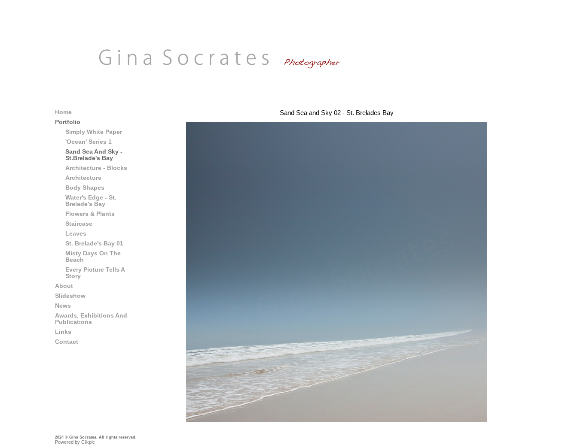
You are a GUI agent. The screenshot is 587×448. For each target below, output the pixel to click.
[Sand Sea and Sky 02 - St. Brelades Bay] (336, 272)
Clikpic (88, 442)
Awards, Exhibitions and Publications (91, 318)
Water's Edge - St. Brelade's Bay (90, 200)
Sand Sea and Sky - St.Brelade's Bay (93, 154)
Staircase (78, 224)
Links (63, 332)
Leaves (75, 233)
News (63, 306)
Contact (66, 342)
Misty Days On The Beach (93, 256)
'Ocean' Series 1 (88, 142)
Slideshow (70, 296)
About (64, 286)
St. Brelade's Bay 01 (94, 243)
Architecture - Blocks (96, 168)
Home (63, 112)
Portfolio (67, 122)
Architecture (83, 178)
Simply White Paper (93, 132)
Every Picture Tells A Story (95, 272)
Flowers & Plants (90, 214)
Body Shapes (84, 188)
